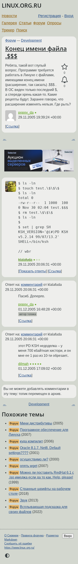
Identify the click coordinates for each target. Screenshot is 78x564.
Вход (68, 16)
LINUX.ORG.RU (21, 5)
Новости (9, 16)
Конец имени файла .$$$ (36, 52)
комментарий (31, 284)
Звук (23, 500)
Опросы (54, 23)
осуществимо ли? (34, 459)
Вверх (68, 536)
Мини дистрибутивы (36, 423)
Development (31, 40)
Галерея (9, 23)
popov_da (26, 112)
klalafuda (25, 259)
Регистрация (49, 16)
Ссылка (12, 126)
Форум (39, 23)
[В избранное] (64, 67)
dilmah (23, 364)
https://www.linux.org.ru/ (19, 547)
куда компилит (31, 441)
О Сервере (11, 535)
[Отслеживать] (64, 80)
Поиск (21, 30)
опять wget (28, 466)
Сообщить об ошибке (18, 543)
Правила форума (32, 535)
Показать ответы (32, 271)
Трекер (8, 30)
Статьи (25, 23)
